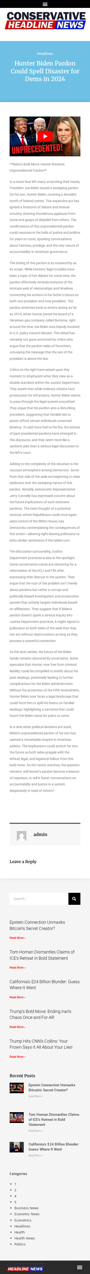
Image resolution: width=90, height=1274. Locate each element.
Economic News (27, 1214)
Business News (26, 1208)
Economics (22, 1220)
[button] (45, 4)
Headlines (45, 54)
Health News (24, 1238)
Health (19, 1232)
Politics (20, 1244)
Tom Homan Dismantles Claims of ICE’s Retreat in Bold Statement (54, 1119)
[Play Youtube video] (45, 136)
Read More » (18, 938)
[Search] (74, 899)
